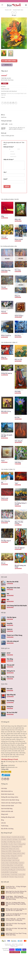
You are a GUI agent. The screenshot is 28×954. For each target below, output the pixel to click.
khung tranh (5, 848)
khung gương (22, 844)
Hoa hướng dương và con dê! (20, 503)
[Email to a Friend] (8, 103)
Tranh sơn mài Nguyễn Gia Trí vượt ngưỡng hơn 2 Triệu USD (16, 914)
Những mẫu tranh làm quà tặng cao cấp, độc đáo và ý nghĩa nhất (16, 909)
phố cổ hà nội (16, 860)
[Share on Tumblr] (16, 103)
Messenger (11, 949)
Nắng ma (3, 357)
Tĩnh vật (3, 311)
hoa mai (19, 841)
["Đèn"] (21, 476)
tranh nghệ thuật (18, 865)
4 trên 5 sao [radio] (7, 154)
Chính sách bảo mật (7, 811)
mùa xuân (4, 858)
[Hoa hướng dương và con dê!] (21, 494)
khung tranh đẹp (6, 855)
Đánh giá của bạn (9, 147)
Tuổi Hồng (18, 462)
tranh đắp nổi (5, 876)
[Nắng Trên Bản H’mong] (21, 514)
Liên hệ (3, 823)
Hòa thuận (18, 391)
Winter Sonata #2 (6, 335)
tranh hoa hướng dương (7, 865)
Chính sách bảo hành (7, 805)
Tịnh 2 (3, 460)
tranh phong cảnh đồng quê (8, 869)
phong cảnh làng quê (13, 858)
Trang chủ (8, 10)
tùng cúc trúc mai (19, 876)
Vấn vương (18, 270)
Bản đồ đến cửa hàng (7, 828)
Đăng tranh (4, 814)
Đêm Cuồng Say (5, 521)
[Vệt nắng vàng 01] (7, 533)
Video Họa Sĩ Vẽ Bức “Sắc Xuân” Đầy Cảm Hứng (16, 929)
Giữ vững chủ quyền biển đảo (6, 435)
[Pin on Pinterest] (10, 103)
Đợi (2, 482)
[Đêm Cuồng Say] (7, 514)
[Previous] (3, 33)
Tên (5, 172)
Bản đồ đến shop (10, 945)
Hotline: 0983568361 (14, 952)
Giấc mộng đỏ (18, 441)
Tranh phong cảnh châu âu (17, 867)
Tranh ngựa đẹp (5, 867)
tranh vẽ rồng (21, 874)
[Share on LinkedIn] (13, 103)
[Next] (24, 33)
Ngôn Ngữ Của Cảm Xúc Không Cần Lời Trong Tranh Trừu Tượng (16, 892)
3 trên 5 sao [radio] (7, 151)
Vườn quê (3, 237)
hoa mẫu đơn (5, 844)
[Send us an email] (8, 779)
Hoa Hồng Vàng (11, 841)
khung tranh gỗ (16, 851)
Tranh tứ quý (14, 874)
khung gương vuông (17, 846)
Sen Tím (17, 417)
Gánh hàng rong (5, 270)
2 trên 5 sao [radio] (14, 149)
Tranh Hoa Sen (10, 93)
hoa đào (11, 844)
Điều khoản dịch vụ (7, 791)
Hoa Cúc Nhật (22, 839)
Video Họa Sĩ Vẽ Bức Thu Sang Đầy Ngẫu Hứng (16, 924)
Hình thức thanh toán (7, 794)
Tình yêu (11, 876)
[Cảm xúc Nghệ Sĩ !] (21, 536)
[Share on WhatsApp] (18, 103)
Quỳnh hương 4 (19, 315)
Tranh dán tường (14, 862)
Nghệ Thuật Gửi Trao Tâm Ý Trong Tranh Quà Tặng (16, 934)
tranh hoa (21, 862)
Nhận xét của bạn (9, 159)
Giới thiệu (4, 788)
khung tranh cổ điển (6, 851)
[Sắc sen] (7, 556)
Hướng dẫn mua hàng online (9, 797)
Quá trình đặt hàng (6, 808)
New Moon (18, 335)
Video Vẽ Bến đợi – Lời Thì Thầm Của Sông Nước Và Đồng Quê (15, 919)
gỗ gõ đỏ (9, 839)
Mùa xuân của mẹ (6, 411)
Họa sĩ (15, 844)
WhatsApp (23, 952)
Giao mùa (4, 839)
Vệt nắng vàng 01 (6, 540)
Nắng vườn (18, 219)
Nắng (2, 216)
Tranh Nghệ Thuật (18, 93)
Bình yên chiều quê (6, 837)
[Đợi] (7, 476)
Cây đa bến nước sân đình (18, 837)
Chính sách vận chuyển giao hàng (11, 803)
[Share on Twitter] (5, 103)
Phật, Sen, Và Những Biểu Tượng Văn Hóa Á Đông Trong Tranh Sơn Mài (16, 904)
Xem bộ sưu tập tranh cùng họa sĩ (9, 91)
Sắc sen (3, 563)
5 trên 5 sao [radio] (7, 156)
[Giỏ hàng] (26, 5)
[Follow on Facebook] (2, 779)
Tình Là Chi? (4, 498)
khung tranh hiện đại (7, 853)
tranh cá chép (5, 862)
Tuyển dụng (4, 825)
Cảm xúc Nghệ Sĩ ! (20, 548)
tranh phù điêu (5, 872)
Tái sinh (3, 287)
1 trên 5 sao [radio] (6, 149)
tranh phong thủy (20, 869)
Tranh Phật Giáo (18, 10)
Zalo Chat (18, 949)
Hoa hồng (4, 841)
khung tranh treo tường (18, 853)
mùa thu (20, 855)
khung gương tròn (6, 846)
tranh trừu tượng (5, 874)
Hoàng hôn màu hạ (6, 373)
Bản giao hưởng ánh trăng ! (20, 566)
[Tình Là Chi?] (7, 492)
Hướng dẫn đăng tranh (8, 817)
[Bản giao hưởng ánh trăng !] (21, 558)
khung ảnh (13, 855)
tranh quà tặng (13, 872)
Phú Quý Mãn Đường (6, 860)
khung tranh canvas (14, 848)
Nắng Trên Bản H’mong (19, 522)
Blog (2, 820)
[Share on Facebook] (2, 103)
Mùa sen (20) (18, 359)
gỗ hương (15, 839)
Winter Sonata (19, 239)
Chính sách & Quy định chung (10, 800)
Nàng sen (17, 295)
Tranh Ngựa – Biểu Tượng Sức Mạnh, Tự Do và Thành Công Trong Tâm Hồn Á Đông (16, 898)
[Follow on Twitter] (5, 779)
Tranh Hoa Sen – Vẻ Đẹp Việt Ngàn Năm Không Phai (16, 887)
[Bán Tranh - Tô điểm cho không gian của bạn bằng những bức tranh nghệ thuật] (14, 4)
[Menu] (2, 5)
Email (6, 179)
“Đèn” (16, 483)
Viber (24, 949)
